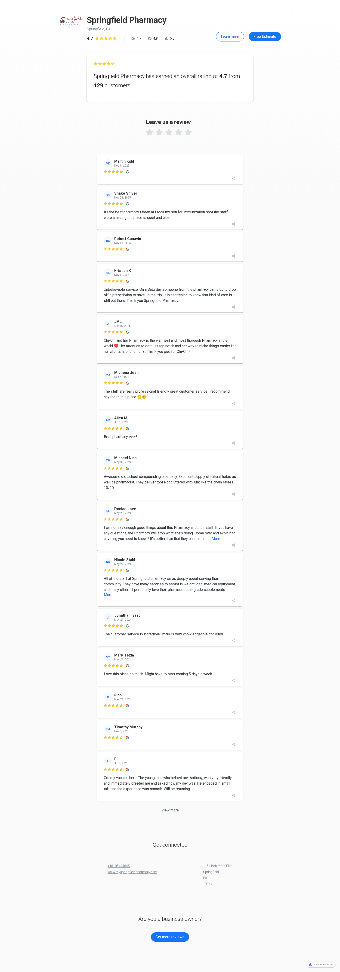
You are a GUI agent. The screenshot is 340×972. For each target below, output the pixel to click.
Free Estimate (264, 36)
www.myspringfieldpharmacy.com (132, 872)
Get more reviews (170, 937)
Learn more (230, 37)
